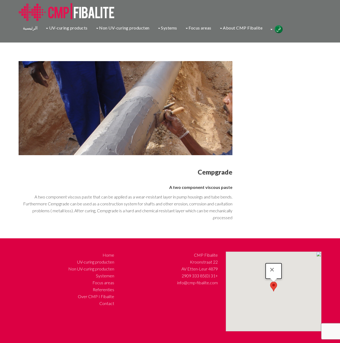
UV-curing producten (95, 261)
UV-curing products (68, 27)
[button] (273, 286)
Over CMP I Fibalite (96, 296)
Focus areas (199, 27)
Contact (106, 303)
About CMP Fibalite (242, 27)
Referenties (103, 289)
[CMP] (64, 11)
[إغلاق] (272, 269)
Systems (168, 27)
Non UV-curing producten (124, 27)
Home (108, 254)
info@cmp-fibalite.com (197, 282)
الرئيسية (30, 27)
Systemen (105, 275)
